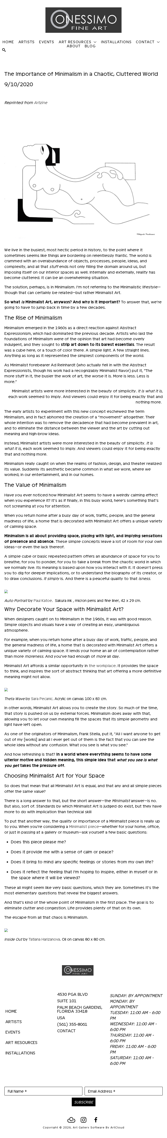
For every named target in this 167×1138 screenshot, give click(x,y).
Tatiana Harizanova (44, 939)
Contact (66, 1030)
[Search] (4, 50)
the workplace (102, 665)
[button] (78, 42)
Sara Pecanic (42, 698)
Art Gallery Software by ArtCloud (98, 1127)
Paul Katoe (43, 600)
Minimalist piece (84, 826)
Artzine (40, 102)
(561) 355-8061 (72, 1024)
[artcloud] (71, 1120)
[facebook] (96, 1120)
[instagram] (83, 1120)
